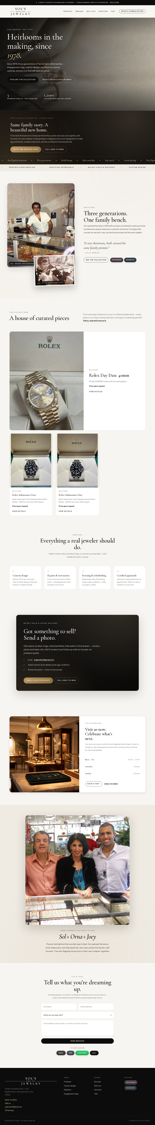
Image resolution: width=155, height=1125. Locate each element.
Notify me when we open (25, 149)
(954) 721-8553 (111, 784)
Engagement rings (71, 1094)
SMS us (8, 1103)
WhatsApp (82, 1053)
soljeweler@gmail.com (44, 660)
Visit (113, 11)
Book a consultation (132, 11)
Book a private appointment (57, 79)
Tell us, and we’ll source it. (94, 321)
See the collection (96, 260)
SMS (70, 1053)
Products (67, 11)
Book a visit (93, 784)
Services (79, 11)
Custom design (70, 1086)
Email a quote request (38, 680)
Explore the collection (22, 79)
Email (61, 1053)
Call (94, 1053)
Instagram (116, 260)
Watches (67, 1090)
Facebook (130, 260)
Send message (77, 1041)
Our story (103, 11)
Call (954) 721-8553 (66, 680)
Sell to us (91, 11)
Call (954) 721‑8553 (54, 149)
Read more (114, 2)
